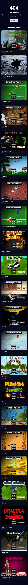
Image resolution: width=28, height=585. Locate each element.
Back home (14, 20)
